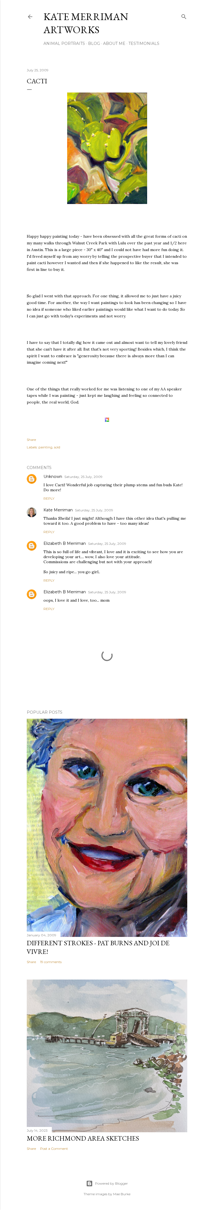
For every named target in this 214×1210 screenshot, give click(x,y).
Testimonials (143, 43)
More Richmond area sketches (83, 1138)
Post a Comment (54, 1148)
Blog (94, 43)
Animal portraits (64, 43)
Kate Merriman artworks (85, 23)
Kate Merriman (58, 509)
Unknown (52, 476)
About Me (114, 43)
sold (57, 447)
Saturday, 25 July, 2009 (83, 477)
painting (45, 447)
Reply (48, 498)
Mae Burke (121, 1194)
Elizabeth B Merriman (64, 543)
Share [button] (31, 440)
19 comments (51, 962)
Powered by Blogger (111, 1183)
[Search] (184, 15)
